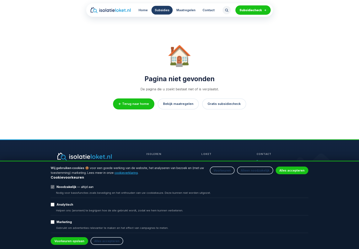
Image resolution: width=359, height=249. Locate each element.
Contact (209, 10)
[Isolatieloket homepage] (111, 10)
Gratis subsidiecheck (224, 104)
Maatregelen (185, 10)
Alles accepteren (292, 170)
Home (143, 10)
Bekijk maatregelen (178, 104)
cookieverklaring (126, 172)
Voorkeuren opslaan (69, 241)
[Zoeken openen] (227, 10)
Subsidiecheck (251, 10)
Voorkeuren (222, 170)
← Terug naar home (133, 104)
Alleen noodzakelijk (255, 170)
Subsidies (162, 10)
